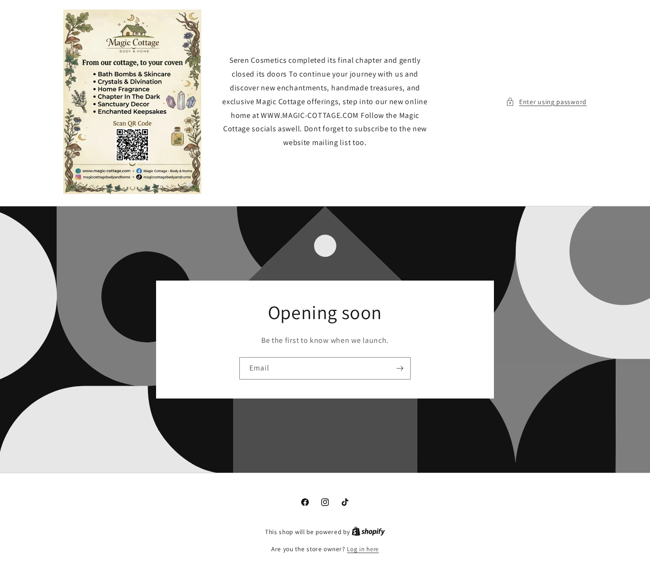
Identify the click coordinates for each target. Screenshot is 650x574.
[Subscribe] (399, 368)
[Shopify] (368, 532)
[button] (546, 102)
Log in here (363, 549)
